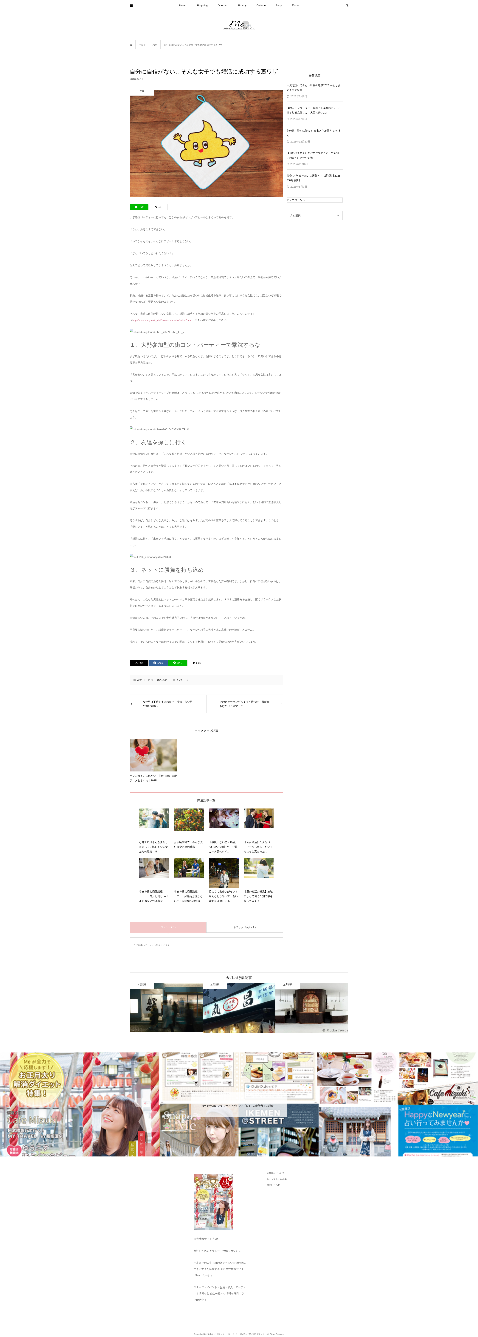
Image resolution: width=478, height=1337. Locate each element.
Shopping (202, 5)
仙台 (153, 680)
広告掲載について (276, 1173)
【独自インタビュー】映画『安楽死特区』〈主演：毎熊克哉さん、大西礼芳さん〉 (314, 110)
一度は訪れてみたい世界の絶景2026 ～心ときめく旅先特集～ (313, 87)
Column (261, 5)
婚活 (159, 680)
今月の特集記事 (239, 978)
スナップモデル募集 (277, 1179)
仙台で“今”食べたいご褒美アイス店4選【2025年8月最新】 (313, 178)
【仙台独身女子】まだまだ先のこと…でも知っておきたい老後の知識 (314, 155)
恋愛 (139, 680)
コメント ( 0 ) (168, 927)
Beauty (242, 5)
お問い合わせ (273, 1185)
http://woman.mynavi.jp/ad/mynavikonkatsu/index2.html (162, 320)
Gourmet (223, 5)
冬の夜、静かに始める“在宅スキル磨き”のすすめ (314, 133)
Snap (279, 5)
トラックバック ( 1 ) (245, 927)
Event (295, 5)
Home (182, 5)
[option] (166, 1008)
